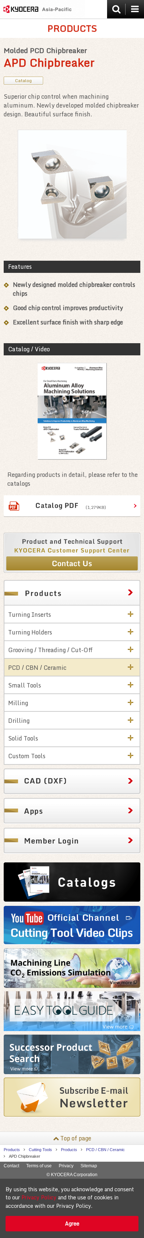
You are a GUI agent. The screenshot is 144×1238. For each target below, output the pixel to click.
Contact (11, 1165)
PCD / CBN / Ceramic (37, 667)
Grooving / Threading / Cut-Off (50, 650)
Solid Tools (23, 738)
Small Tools (24, 685)
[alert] (72, 1208)
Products (12, 1149)
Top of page (75, 1138)
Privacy (66, 1165)
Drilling (19, 720)
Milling (18, 703)
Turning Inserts (29, 614)
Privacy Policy (38, 1197)
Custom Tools (26, 756)
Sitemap (88, 1165)
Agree (72, 1223)
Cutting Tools (40, 1149)
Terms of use (39, 1165)
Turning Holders (30, 632)
